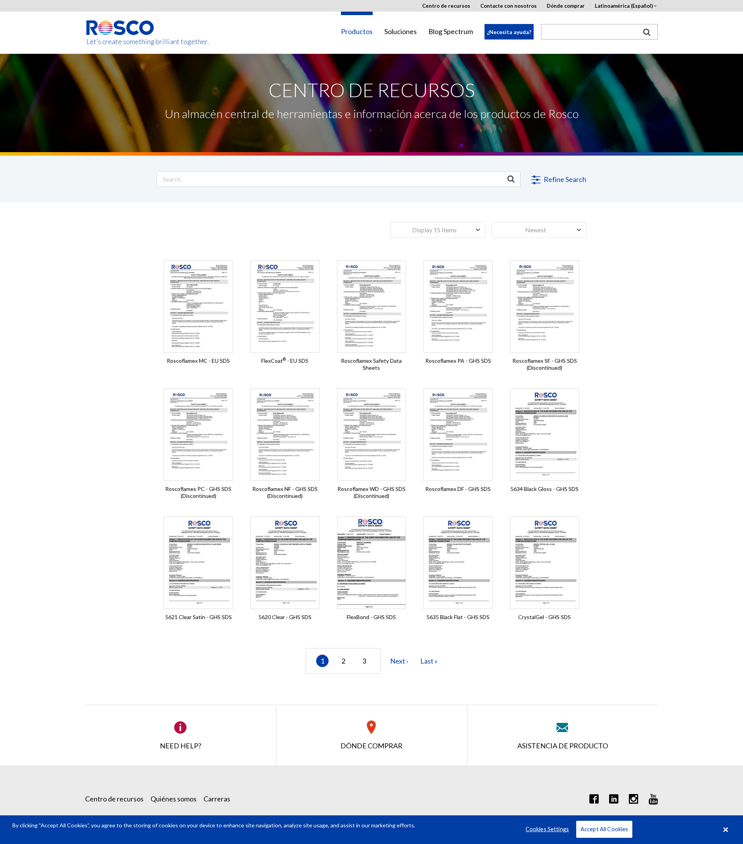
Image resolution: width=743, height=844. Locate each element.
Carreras (217, 798)
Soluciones (400, 31)
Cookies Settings (547, 829)
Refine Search (564, 179)
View (198, 277)
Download (198, 323)
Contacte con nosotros (508, 6)
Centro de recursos (446, 6)
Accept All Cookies (604, 829)
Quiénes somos (174, 798)
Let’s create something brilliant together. (120, 42)
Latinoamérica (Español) (624, 6)
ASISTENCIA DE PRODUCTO (562, 745)
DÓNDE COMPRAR (371, 745)
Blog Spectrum (450, 31)
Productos (357, 31)
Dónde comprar (566, 6)
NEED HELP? (180, 745)
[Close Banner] (725, 829)
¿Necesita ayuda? (509, 32)
